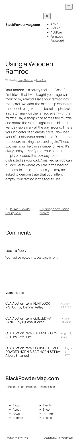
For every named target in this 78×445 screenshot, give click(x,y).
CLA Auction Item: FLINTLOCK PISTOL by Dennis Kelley (27, 305)
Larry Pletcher (25, 80)
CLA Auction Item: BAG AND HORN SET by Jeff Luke (31, 335)
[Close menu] (47, 16)
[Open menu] (69, 7)
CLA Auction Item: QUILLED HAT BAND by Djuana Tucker (29, 320)
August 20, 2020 (66, 305)
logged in (27, 257)
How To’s (41, 80)
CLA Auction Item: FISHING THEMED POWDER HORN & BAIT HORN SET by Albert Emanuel (32, 351)
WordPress (66, 437)
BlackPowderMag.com (22, 24)
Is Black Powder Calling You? (17, 211)
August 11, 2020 (66, 320)
